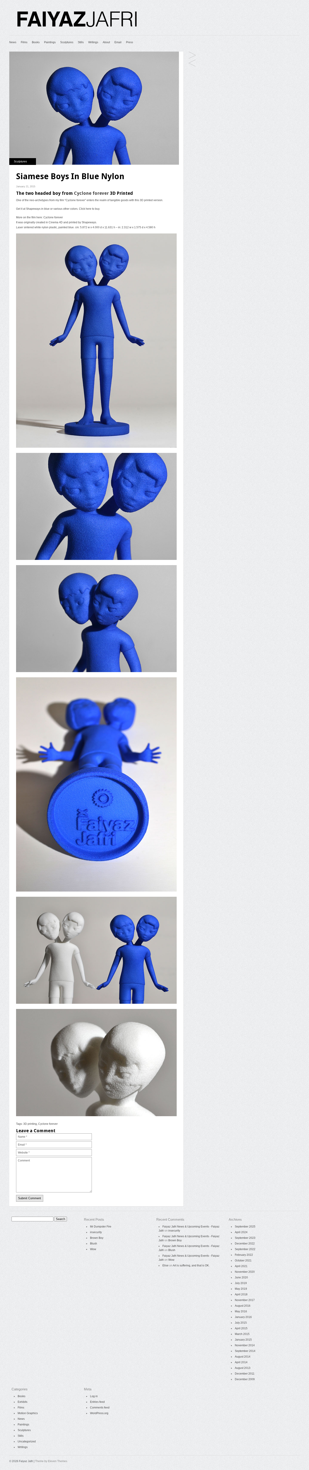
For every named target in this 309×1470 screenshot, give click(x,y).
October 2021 (243, 1260)
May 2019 (241, 1288)
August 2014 (242, 1356)
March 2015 (242, 1334)
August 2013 (242, 1368)
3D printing (30, 1123)
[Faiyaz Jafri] (77, 29)
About (106, 42)
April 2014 (241, 1362)
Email (117, 42)
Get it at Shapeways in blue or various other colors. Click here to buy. (58, 208)
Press (129, 42)
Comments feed (99, 1407)
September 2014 (245, 1351)
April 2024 (241, 1232)
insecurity (96, 1232)
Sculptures (66, 42)
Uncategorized (27, 1441)
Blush (93, 1243)
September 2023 (245, 1237)
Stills (81, 42)
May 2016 (241, 1311)
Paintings (50, 42)
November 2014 (245, 1345)
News (12, 42)
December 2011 (244, 1373)
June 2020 (241, 1277)
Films (24, 42)
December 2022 (245, 1243)
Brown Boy (96, 1237)
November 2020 (245, 1271)
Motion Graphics (28, 1413)
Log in (94, 1396)
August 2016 (242, 1305)
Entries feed (97, 1401)
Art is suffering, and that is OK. (191, 1265)
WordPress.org (99, 1413)
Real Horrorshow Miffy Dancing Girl (192, 55)
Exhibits (22, 1401)
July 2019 (241, 1283)
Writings (93, 42)
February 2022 (244, 1254)
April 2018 (241, 1294)
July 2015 (241, 1322)
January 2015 (243, 1339)
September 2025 (245, 1226)
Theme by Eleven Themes (51, 1461)
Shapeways (89, 222)
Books (36, 42)
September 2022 (245, 1249)
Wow (93, 1249)
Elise (165, 1265)
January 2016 (243, 1317)
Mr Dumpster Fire (100, 1226)
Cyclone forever (91, 193)
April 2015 (241, 1328)
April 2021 (241, 1266)
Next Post (192, 63)
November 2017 (245, 1300)
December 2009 (245, 1379)
